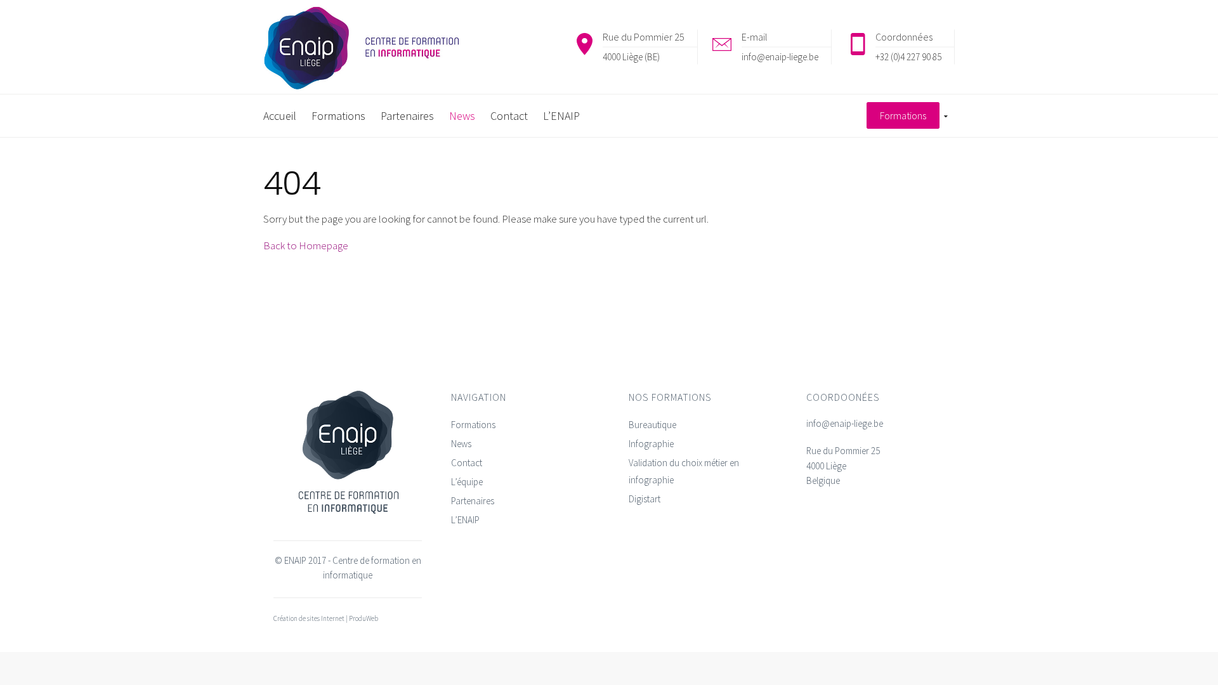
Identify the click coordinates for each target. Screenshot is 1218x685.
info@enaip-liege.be (780, 57)
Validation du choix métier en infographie (684, 471)
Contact (466, 463)
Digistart (644, 499)
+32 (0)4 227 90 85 (908, 57)
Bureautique (652, 425)
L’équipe (467, 482)
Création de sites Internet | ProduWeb (325, 618)
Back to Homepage (305, 245)
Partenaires (472, 501)
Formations (473, 425)
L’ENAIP (465, 520)
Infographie (651, 444)
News (461, 444)
